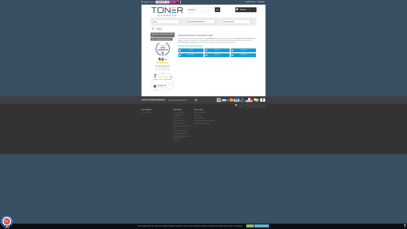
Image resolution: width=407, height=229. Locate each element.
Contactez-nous (250, 2)
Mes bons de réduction (202, 123)
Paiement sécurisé (179, 123)
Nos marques (145, 112)
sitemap (175, 141)
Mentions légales (178, 120)
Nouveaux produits (179, 112)
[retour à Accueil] (153, 29)
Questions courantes (180, 130)
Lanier (191, 49)
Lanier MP (191, 54)
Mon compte (198, 109)
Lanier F (217, 49)
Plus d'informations (261, 226)
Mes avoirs (198, 115)
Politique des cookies (180, 133)
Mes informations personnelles (204, 120)
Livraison (176, 118)
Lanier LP (243, 49)
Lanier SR (243, 54)
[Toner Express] (167, 11)
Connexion (260, 2)
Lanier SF (217, 54)
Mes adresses (198, 118)
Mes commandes (200, 112)
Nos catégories (146, 109)
